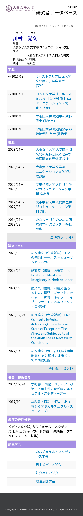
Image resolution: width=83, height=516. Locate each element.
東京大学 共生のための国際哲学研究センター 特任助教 (54, 224)
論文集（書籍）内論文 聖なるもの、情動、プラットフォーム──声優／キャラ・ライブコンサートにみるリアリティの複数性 (52, 297)
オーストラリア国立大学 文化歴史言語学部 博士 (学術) (53, 81)
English (71, 7)
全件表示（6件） (62, 237)
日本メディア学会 (48, 464)
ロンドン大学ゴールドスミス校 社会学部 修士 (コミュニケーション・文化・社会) (53, 101)
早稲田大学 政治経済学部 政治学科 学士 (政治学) (54, 131)
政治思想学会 (45, 481)
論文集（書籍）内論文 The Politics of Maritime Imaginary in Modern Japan (52, 275)
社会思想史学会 (47, 472)
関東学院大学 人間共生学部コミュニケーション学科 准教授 (54, 189)
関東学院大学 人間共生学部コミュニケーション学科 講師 (54, 207)
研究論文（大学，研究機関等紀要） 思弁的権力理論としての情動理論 (52, 355)
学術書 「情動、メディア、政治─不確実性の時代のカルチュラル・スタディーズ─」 (52, 389)
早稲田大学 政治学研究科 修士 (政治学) (54, 118)
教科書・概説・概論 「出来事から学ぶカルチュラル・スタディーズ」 (52, 406)
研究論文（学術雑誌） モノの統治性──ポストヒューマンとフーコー (52, 257)
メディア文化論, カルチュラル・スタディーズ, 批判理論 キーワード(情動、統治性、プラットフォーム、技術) (40, 431)
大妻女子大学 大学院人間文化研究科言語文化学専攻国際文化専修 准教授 (54, 154)
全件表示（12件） (62, 368)
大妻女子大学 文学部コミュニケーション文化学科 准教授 (54, 171)
